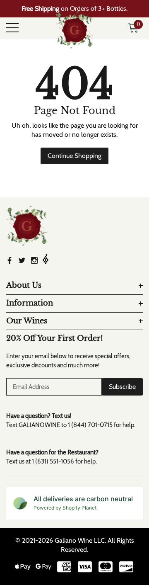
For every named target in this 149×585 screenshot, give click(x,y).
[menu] (12, 28)
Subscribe (122, 387)
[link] (27, 226)
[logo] (74, 28)
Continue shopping (74, 156)
